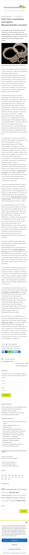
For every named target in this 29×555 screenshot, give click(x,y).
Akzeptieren (14, 540)
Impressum (23, 553)
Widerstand (21, 500)
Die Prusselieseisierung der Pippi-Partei (12, 429)
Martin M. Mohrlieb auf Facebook (10, 466)
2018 (6, 477)
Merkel (24, 495)
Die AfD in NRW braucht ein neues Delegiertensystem (14, 407)
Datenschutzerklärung (15, 553)
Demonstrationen (6, 495)
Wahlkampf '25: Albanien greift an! (11, 440)
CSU (7, 492)
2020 (22, 475)
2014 (12, 477)
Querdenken (15, 498)
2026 (2, 475)
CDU (19, 489)
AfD (3, 489)
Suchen (23, 511)
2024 (9, 475)
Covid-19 (3, 492)
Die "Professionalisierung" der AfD (11, 446)
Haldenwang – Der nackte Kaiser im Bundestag (12, 412)
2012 (19, 477)
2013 (16, 477)
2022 (16, 475)
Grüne (18, 495)
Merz (3, 498)
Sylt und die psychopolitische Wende (10, 414)
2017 (9, 477)
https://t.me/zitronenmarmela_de (9, 458)
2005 (9, 479)
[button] (26, 522)
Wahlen (14, 500)
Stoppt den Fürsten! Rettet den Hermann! (13, 444)
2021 (19, 475)
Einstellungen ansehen (14, 549)
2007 (2, 479)
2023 (12, 475)
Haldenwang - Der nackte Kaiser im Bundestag (14, 431)
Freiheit (14, 495)
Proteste (8, 498)
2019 (2, 477)
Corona (24, 489)
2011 (22, 477)
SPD (10, 500)
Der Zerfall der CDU (7, 442)
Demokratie (14, 492)
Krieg (21, 495)
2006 (6, 479)
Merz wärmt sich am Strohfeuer (9, 411)
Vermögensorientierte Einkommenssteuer (11, 409)
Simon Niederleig (6, 16)
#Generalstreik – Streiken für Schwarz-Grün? (13, 434)
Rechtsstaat (22, 498)
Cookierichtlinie (6, 553)
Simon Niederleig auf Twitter (9, 464)
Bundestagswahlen (11, 489)
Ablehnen (14, 545)
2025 (6, 475)
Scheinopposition (5, 500)
